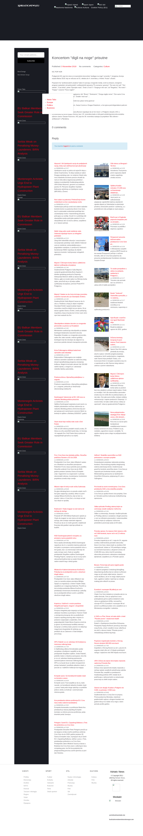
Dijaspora (27, 803)
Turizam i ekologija (30, 791)
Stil (69, 791)
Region (26, 794)
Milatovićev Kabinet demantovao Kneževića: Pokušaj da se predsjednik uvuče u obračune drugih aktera (69, 572)
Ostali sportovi (52, 791)
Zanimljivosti (72, 794)
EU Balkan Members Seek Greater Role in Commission (30, 112)
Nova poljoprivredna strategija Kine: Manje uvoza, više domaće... (117, 415)
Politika (26, 777)
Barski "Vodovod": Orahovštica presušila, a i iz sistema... (118, 295)
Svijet (26, 797)
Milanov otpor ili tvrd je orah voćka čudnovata (69, 486)
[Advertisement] (71, 26)
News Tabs (51, 100)
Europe (50, 102)
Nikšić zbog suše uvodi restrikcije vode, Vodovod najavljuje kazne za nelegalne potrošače (67, 233)
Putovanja (71, 783)
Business (51, 108)
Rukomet (50, 786)
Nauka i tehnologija (74, 777)
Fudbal (49, 777)
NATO (26, 786)
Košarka (50, 780)
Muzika (70, 786)
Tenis (49, 788)
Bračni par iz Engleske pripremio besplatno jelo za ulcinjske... (118, 219)
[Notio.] (29, 6)
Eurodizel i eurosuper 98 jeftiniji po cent (108, 589)
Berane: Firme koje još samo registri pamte (109, 565)
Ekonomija (27, 780)
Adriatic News (120, 778)
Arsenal (26, 788)
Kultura (94, 777)
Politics (50, 105)
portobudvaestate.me (117, 815)
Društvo (26, 783)
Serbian (120, 6)
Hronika (26, 800)
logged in (66, 146)
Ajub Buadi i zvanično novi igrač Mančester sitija (117, 320)
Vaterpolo (50, 783)
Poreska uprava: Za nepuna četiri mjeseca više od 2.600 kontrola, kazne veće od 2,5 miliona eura (110, 533)
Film (69, 788)
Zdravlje (70, 780)
